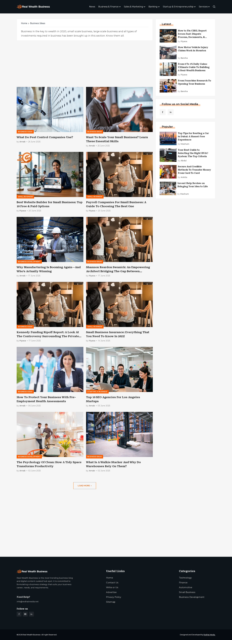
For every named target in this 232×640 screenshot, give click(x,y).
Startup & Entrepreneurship (178, 6)
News (92, 6)
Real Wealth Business (31, 635)
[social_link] (163, 112)
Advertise (111, 592)
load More (84, 485)
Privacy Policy (113, 597)
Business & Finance (108, 6)
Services (203, 6)
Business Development (191, 597)
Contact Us (112, 582)
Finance (183, 582)
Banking (152, 6)
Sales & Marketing (133, 6)
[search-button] (214, 7)
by (21, 141)
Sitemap (110, 602)
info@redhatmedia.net (28, 601)
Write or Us (112, 587)
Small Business (187, 592)
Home (24, 23)
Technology (185, 577)
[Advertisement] (85, 64)
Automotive (185, 587)
